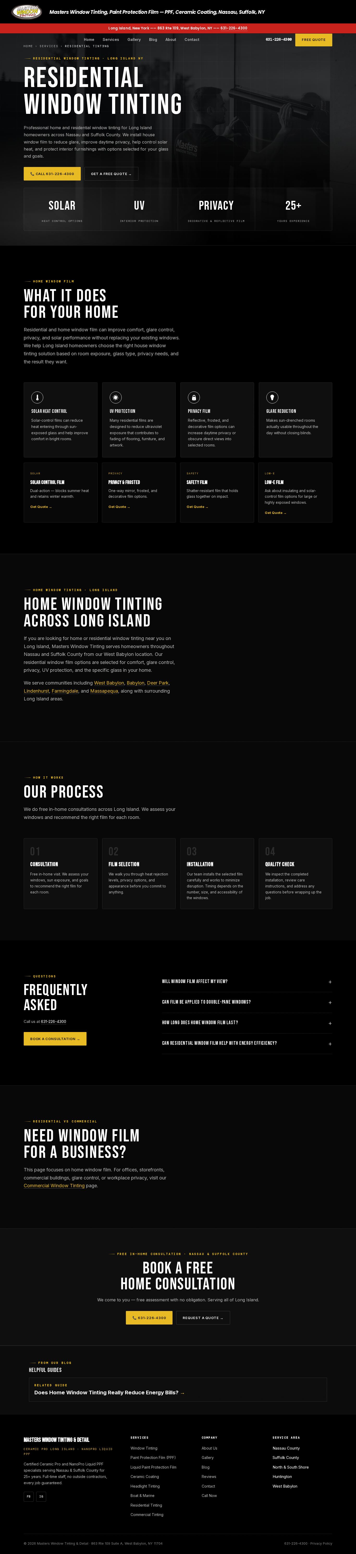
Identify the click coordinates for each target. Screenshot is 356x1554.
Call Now (209, 1495)
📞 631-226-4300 (149, 1318)
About (170, 39)
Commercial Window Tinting (54, 1185)
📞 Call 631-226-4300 (52, 174)
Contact (192, 39)
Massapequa (104, 691)
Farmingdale (65, 691)
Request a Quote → (203, 1318)
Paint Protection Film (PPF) (153, 1457)
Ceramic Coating (145, 1476)
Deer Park (158, 683)
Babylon (135, 683)
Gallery (134, 39)
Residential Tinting (146, 1505)
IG (41, 1496)
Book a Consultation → (55, 1039)
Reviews (209, 1476)
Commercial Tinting (147, 1514)
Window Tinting (144, 1448)
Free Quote (314, 40)
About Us (209, 1448)
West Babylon (109, 683)
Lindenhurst (36, 691)
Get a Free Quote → (111, 174)
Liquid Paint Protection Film (153, 1467)
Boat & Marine (143, 1495)
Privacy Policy (321, 1543)
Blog (153, 39)
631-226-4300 (234, 28)
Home (89, 39)
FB (28, 1496)
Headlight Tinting (145, 1486)
